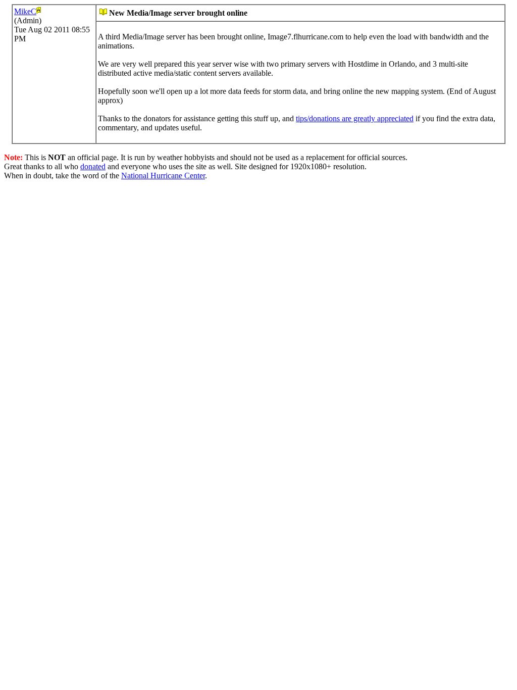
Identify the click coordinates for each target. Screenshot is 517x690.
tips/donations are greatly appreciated (354, 118)
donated (93, 166)
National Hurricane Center (163, 175)
